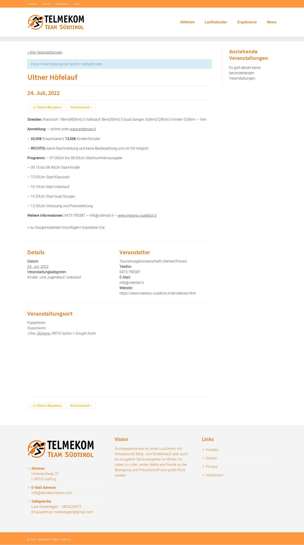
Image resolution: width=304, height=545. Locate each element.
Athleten (187, 22)
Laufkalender (216, 22)
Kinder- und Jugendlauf (46, 277)
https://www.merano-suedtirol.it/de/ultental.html (158, 293)
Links (76, 4)
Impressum (214, 475)
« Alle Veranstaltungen (44, 52)
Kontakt (32, 4)
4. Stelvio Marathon (46, 107)
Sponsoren (62, 4)
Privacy (211, 466)
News (272, 22)
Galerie (46, 4)
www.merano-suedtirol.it (137, 215)
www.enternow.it (83, 128)
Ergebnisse (247, 22)
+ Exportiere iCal (92, 227)
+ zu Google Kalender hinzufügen (53, 227)
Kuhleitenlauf (81, 107)
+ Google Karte (83, 333)
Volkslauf (73, 277)
